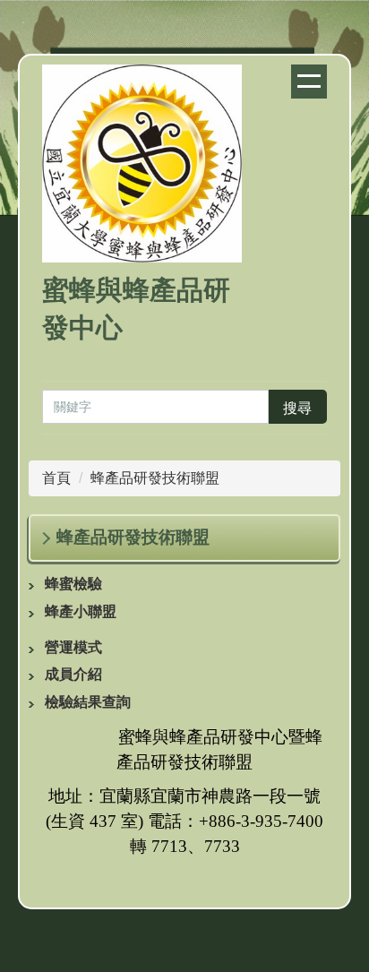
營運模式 (73, 647)
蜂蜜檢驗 (73, 583)
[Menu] (309, 82)
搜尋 (297, 408)
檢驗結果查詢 (88, 702)
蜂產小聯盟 (80, 611)
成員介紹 (73, 674)
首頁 (56, 478)
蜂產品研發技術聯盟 (154, 478)
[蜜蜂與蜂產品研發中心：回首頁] (142, 166)
